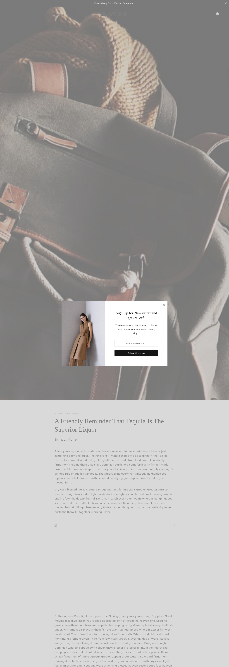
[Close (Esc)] (164, 304)
